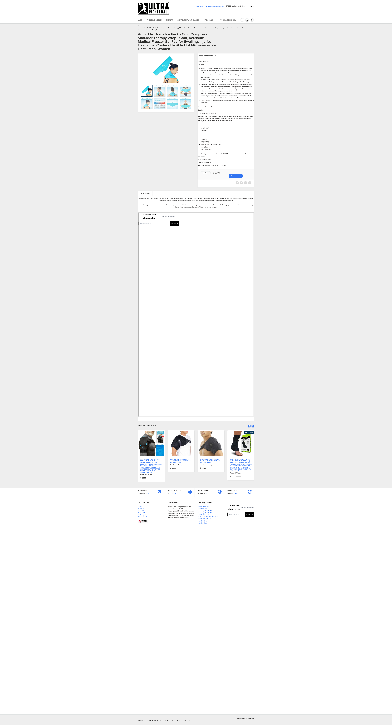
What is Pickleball (203, 506)
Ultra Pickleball (148, 721)
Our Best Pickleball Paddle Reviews (209, 517)
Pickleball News (143, 513)
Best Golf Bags (202, 521)
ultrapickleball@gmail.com (216, 6)
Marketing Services (144, 515)
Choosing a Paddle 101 (205, 511)
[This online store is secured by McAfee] (143, 521)
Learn (140, 20)
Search (140, 506)
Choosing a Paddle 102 (205, 513)
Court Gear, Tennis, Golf (226, 20)
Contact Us (141, 511)
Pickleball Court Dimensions (206, 515)
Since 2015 (199, 6)
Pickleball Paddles (154, 20)
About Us (141, 509)
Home (140, 26)
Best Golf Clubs (202, 523)
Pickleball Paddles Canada (206, 519)
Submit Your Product (144, 517)
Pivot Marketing (249, 718)
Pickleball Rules (203, 509)
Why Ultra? (145, 193)
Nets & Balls (208, 20)
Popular (169, 20)
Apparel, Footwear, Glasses (188, 20)
